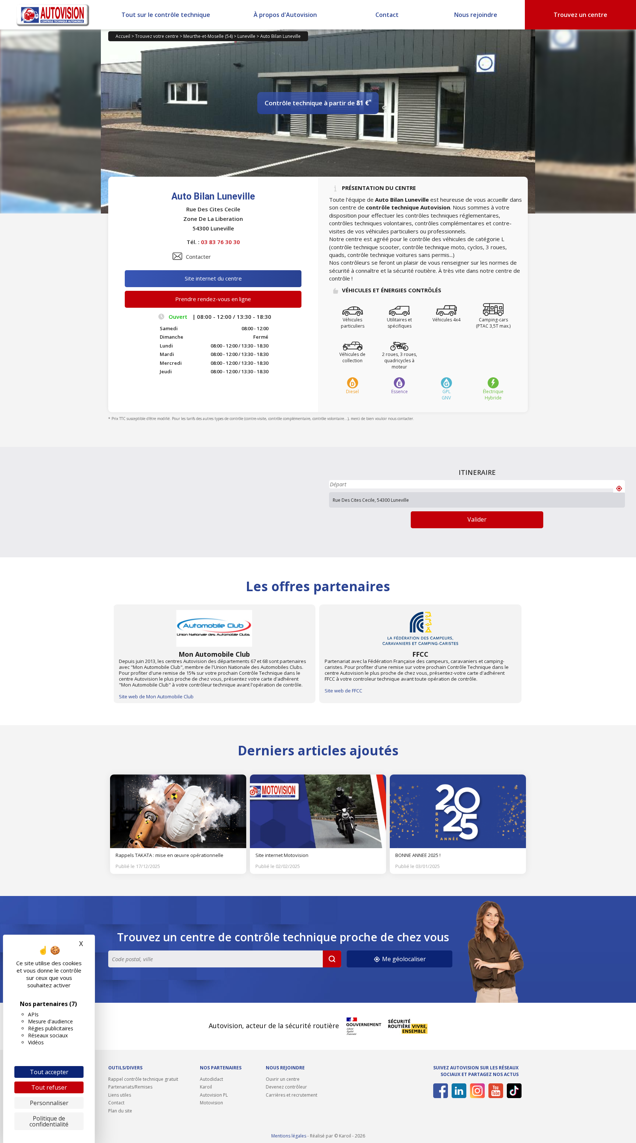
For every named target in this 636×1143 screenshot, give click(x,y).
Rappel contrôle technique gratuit (143, 1079)
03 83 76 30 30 (220, 242)
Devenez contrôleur (286, 1087)
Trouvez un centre (580, 15)
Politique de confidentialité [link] (48, 1121)
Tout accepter (49, 1072)
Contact (387, 15)
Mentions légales (288, 1136)
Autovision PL (214, 1095)
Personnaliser (49, 1103)
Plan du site (120, 1111)
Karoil (206, 1087)
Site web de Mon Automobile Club (156, 696)
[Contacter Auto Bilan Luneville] (177, 256)
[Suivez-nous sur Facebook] (439, 1091)
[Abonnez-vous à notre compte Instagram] (476, 1091)
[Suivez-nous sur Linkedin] (458, 1091)
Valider (477, 519)
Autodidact (211, 1079)
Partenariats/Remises (130, 1087)
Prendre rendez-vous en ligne (213, 299)
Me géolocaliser (403, 959)
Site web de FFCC (343, 690)
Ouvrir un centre (283, 1079)
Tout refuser (49, 1087)
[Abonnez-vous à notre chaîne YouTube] (494, 1091)
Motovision (211, 1103)
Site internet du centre (213, 278)
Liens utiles (119, 1095)
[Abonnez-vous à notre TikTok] (513, 1091)
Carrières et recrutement (291, 1095)
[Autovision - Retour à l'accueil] (53, 14)
